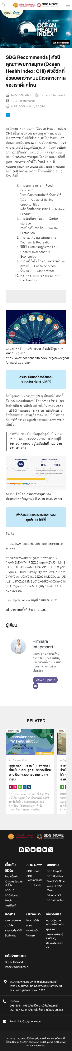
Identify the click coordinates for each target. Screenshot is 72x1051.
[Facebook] (21, 849)
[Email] (35, 686)
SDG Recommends (23, 100)
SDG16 (24, 787)
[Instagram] (27, 849)
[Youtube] (33, 849)
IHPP (14, 106)
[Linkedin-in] (44, 849)
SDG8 (11, 787)
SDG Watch (26, 106)
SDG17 (29, 787)
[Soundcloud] (38, 849)
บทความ (53, 865)
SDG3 (62, 787)
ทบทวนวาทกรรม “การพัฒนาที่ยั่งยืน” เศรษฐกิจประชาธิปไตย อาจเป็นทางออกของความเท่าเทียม (30, 772)
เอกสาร (10, 914)
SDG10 (15, 787)
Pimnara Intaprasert (43, 644)
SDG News (34, 865)
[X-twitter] (50, 849)
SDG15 (20, 787)
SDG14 (40, 106)
